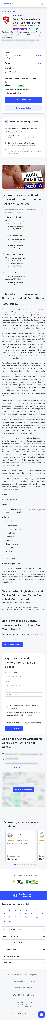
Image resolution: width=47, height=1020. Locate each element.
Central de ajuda (26, 897)
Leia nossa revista (10, 949)
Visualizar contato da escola (14, 768)
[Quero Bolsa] (12, 4)
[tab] (13, 187)
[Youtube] (32, 995)
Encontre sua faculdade (12, 943)
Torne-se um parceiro (23, 988)
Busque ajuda (8, 963)
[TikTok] (23, 995)
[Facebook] (14, 995)
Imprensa (32, 981)
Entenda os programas (12, 956)
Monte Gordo (9, 11)
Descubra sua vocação (12, 929)
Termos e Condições (13, 975)
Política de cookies (18, 981)
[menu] (42, 3)
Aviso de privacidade (33, 975)
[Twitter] (28, 995)
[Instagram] (19, 995)
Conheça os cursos (10, 936)
